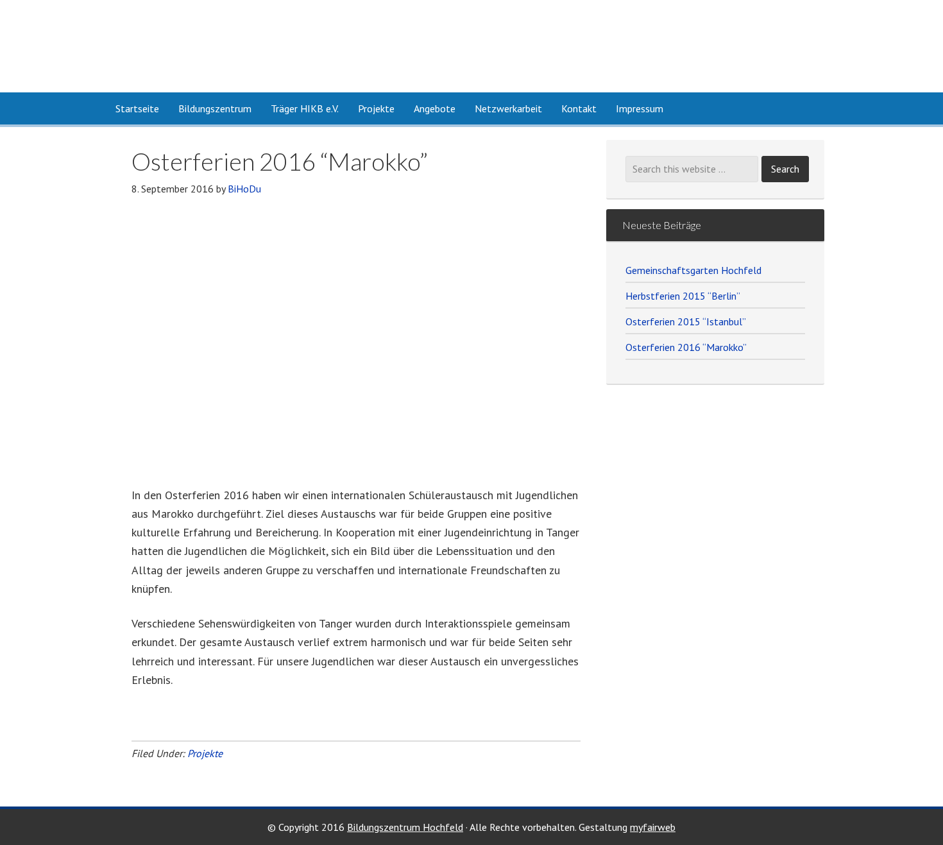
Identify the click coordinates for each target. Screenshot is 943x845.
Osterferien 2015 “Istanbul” (685, 321)
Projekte (205, 753)
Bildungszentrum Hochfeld (234, 46)
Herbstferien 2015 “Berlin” (682, 295)
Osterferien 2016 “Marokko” (686, 347)
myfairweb (652, 827)
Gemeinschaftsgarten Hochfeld (693, 270)
